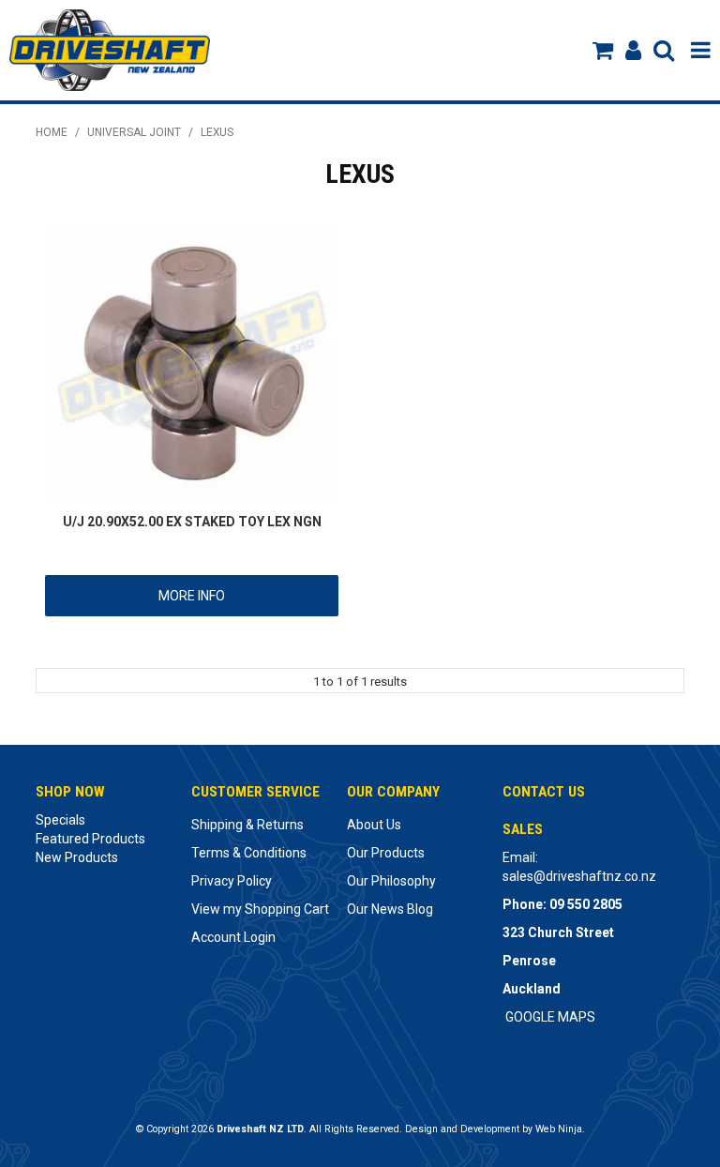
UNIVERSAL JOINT (134, 132)
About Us (374, 824)
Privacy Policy (231, 880)
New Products (77, 857)
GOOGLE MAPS (550, 1016)
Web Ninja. (560, 1129)
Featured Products (90, 838)
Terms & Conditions (249, 852)
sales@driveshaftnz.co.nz (579, 876)
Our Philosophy (391, 880)
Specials (60, 819)
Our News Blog (390, 909)
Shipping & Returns (247, 824)
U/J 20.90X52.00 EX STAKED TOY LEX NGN (192, 521)
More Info (191, 595)
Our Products (386, 852)
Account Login (233, 937)
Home (52, 132)
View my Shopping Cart (260, 909)
